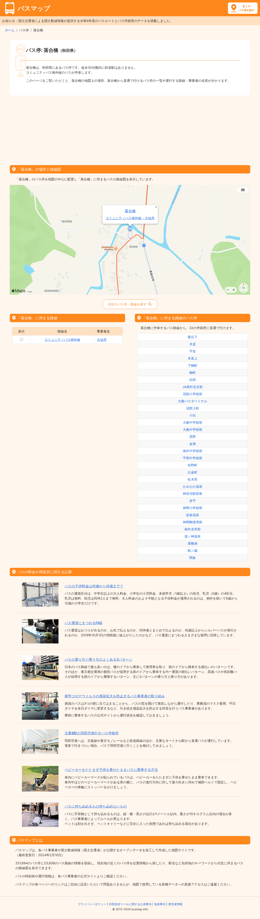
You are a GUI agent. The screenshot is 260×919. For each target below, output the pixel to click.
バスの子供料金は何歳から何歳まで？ (94, 586)
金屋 (192, 444)
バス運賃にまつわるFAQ (83, 623)
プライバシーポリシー (92, 904)
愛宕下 (192, 337)
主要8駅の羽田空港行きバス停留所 (92, 733)
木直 (192, 344)
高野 (192, 437)
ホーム (10, 30)
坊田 (192, 380)
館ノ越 (192, 550)
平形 (192, 351)
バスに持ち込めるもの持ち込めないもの (96, 806)
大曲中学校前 (192, 422)
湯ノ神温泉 (192, 536)
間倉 (192, 558)
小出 (192, 415)
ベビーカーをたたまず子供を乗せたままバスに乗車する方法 (111, 770)
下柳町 (192, 365)
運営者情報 (175, 904)
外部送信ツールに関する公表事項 (130, 904)
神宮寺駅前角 (192, 494)
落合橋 (130, 211)
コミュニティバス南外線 (62, 340)
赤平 (192, 501)
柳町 (192, 373)
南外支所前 (192, 529)
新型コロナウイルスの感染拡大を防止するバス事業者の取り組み (115, 696)
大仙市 (102, 340)
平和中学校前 (192, 458)
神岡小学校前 (192, 508)
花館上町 (192, 408)
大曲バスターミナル (192, 401)
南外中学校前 (192, 451)
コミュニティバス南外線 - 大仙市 (130, 218)
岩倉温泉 (192, 515)
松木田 (192, 479)
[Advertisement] (130, 128)
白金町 (192, 472)
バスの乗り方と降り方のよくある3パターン (98, 659)
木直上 (192, 358)
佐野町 (192, 465)
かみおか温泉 (192, 486)
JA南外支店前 (192, 387)
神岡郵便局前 (192, 522)
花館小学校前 (192, 394)
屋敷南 (192, 543)
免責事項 (160, 904)
